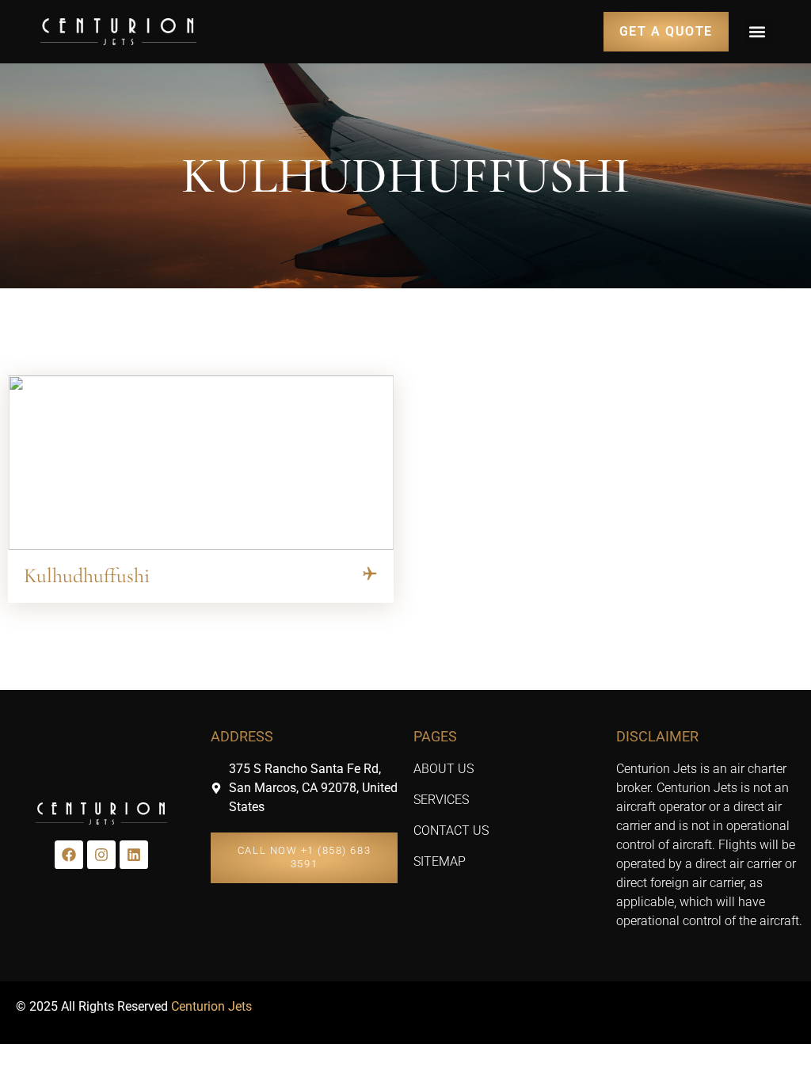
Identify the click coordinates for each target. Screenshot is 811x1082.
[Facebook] (69, 854)
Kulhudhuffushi (87, 575)
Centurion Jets (211, 1006)
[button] (757, 31)
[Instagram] (101, 854)
